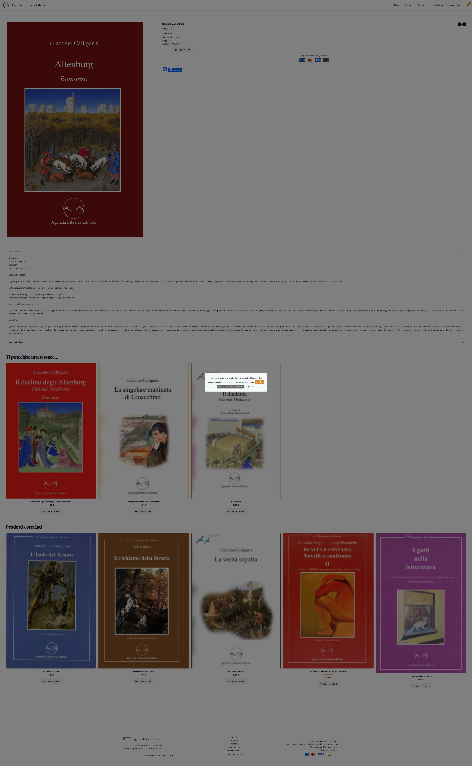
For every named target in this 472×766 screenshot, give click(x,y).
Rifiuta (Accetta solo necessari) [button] (230, 386)
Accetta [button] (259, 382)
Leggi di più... (250, 386)
